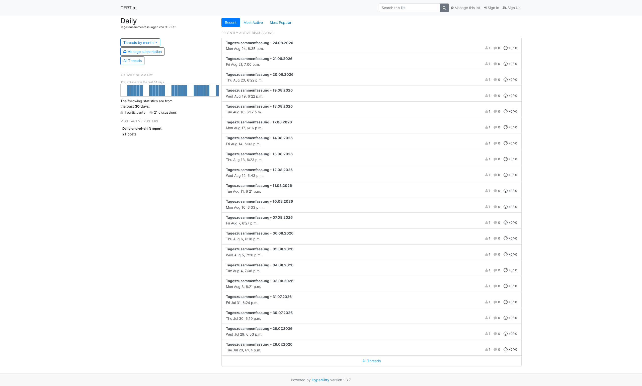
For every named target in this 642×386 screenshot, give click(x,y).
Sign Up (514, 8)
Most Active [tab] (253, 22)
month (138, 42)
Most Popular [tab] (280, 22)
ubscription (144, 51)
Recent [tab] (230, 22)
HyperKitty (320, 380)
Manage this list (467, 8)
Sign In (493, 8)
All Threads (132, 60)
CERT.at (128, 7)
